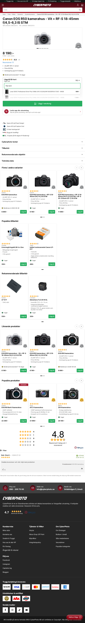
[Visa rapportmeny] (82, 469)
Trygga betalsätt (65, 1)
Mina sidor (6, 530)
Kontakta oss (7, 534)
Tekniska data (8, 161)
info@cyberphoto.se (46, 489)
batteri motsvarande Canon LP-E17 (42, 248)
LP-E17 (4, 300)
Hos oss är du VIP (22, 1)
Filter (4, 450)
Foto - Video (11, 14)
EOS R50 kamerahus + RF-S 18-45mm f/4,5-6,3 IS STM (42, 195)
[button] (19, 512)
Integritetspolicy (35, 542)
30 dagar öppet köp (38, 1)
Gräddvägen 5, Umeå (73, 489)
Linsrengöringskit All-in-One (13, 247)
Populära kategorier (63, 546)
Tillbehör (6, 148)
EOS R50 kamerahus (9, 195)
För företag (7, 546)
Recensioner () (8, 62)
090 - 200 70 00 (16, 489)
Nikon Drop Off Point (36, 534)
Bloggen (6, 572)
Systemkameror (30, 14)
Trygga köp (9, 1)
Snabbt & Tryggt (9, 538)
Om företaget (61, 530)
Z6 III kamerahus (64, 407)
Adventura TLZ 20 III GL (38, 300)
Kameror (20, 14)
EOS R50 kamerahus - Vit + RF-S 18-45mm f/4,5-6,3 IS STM (14, 354)
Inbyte (31, 530)
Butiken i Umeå (61, 534)
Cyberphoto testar (10, 142)
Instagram (6, 564)
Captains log (7, 568)
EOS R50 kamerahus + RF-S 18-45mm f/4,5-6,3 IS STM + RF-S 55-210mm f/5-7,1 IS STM (70, 196)
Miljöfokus (77, 1)
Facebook (6, 560)
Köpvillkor (32, 538)
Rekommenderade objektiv (13, 154)
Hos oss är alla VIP (9, 542)
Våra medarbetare (62, 538)
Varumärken (60, 542)
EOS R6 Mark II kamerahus (11, 407)
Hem (4, 14)
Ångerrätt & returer (10, 550)
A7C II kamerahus (36, 407)
